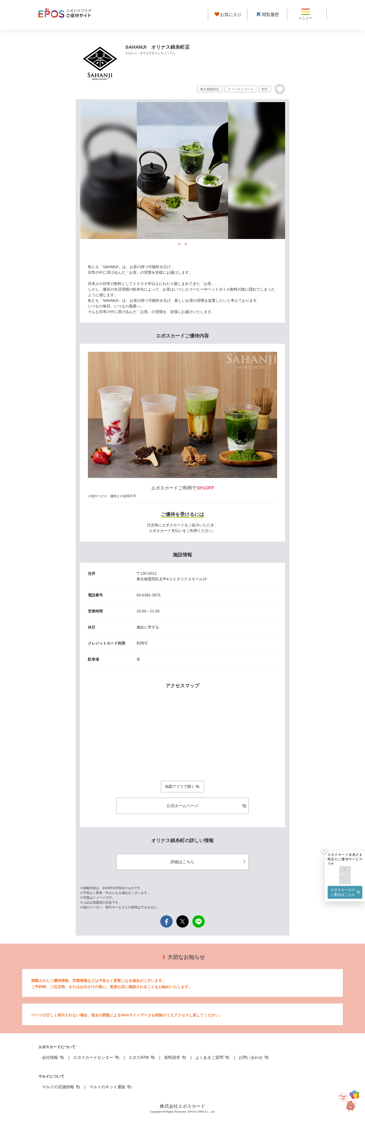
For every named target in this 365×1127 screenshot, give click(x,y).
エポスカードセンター (93, 1057)
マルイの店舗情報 (58, 1086)
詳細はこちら (182, 861)
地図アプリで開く (180, 786)
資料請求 (172, 1057)
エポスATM (139, 1057)
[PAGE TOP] (351, 1101)
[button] (345, 875)
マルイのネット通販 (107, 1086)
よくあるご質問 (209, 1057)
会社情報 (50, 1057)
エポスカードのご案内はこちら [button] (343, 892)
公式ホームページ (182, 805)
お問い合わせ (251, 1057)
